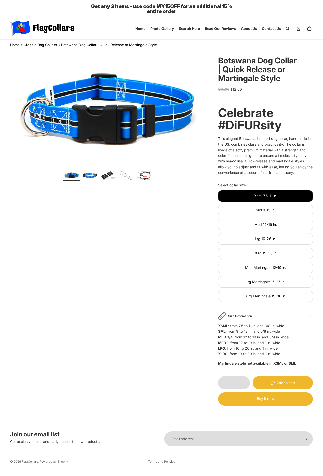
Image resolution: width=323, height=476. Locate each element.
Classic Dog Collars (40, 45)
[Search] (287, 28)
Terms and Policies (161, 461)
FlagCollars (30, 461)
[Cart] (309, 28)
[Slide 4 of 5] (126, 175)
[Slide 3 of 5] (108, 175)
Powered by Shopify (53, 461)
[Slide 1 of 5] (72, 175)
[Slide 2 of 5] (90, 175)
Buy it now (265, 398)
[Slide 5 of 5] (144, 175)
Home (15, 45)
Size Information (240, 316)
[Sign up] (305, 439)
